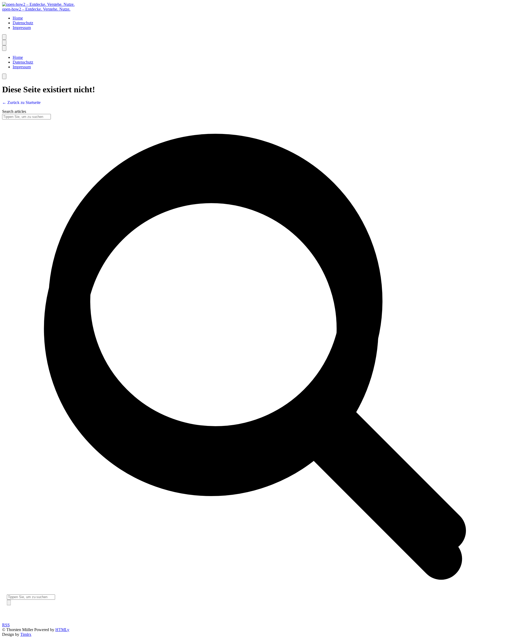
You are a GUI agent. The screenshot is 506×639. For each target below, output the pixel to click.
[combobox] (31, 597)
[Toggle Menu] (9, 603)
